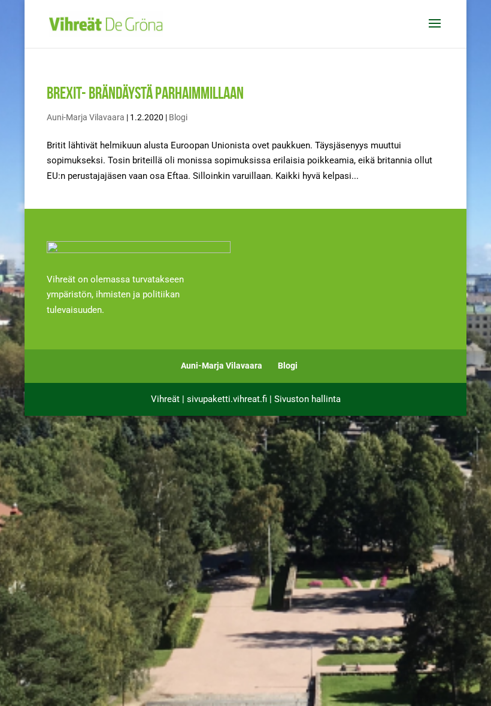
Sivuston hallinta (307, 399)
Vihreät (165, 399)
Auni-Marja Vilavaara (86, 117)
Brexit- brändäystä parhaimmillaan (145, 93)
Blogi (178, 117)
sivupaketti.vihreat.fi (227, 399)
